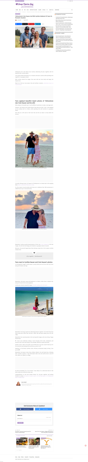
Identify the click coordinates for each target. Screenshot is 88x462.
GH (22, 9)
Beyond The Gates (33, 9)
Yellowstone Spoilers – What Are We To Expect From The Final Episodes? (34, 447)
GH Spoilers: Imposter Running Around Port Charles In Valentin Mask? (23, 432)
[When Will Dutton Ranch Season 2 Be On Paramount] (22, 441)
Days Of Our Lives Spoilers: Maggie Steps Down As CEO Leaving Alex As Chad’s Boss (44, 432)
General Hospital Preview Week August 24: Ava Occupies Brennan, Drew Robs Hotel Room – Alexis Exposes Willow (64, 47)
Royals (43, 9)
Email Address (20, 418)
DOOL (28, 9)
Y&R (25, 9)
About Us (51, 9)
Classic (39, 9)
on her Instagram (44, 244)
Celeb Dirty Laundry (60, 33)
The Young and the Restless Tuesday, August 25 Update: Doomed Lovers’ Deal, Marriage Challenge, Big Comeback (64, 40)
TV (46, 9)
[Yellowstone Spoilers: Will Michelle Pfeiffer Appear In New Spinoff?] (46, 441)
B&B (20, 9)
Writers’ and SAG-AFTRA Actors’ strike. (26, 185)
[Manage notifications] (85, 445)
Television (18, 438)
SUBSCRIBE (57, 9)
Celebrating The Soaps (60, 14)
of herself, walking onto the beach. (39, 285)
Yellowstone (31, 438)
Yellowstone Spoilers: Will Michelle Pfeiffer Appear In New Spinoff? (46, 447)
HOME (17, 9)
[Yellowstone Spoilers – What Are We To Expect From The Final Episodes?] (34, 441)
